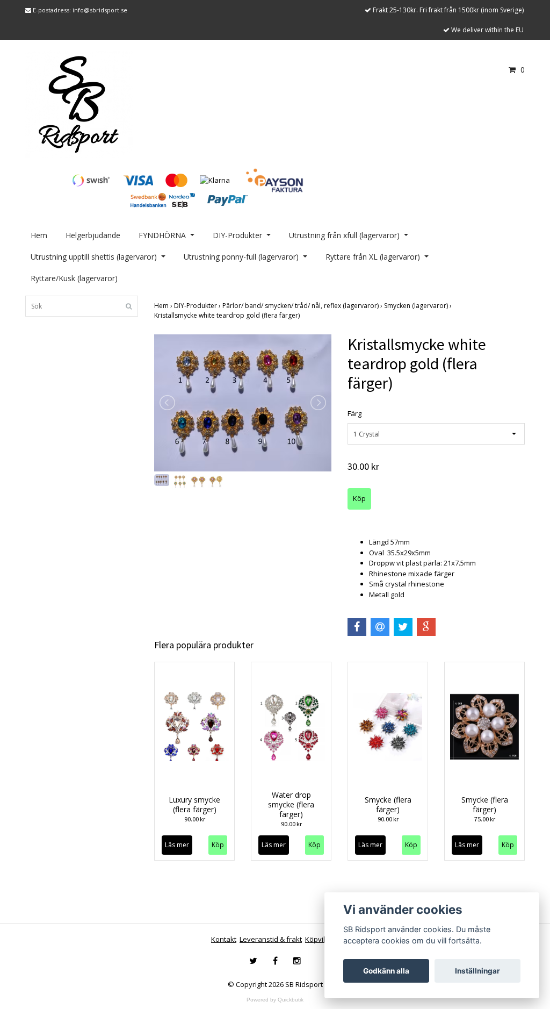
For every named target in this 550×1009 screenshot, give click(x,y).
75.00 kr (484, 819)
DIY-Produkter (237, 235)
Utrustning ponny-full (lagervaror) (241, 257)
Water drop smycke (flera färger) (291, 804)
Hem (39, 235)
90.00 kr (194, 819)
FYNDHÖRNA (162, 235)
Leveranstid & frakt (271, 939)
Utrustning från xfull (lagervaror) (344, 235)
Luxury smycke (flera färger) (194, 804)
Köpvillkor (321, 939)
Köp (218, 844)
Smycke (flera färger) (388, 804)
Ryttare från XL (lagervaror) (372, 257)
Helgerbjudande (93, 235)
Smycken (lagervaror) (418, 305)
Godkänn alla (386, 971)
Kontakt (223, 939)
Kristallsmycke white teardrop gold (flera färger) (227, 315)
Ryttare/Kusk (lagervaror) (74, 278)
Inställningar (477, 971)
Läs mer (177, 844)
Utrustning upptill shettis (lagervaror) (94, 257)
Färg (354, 413)
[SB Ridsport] (79, 103)
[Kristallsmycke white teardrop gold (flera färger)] (242, 402)
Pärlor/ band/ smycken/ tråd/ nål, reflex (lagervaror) (303, 305)
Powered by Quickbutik (275, 1000)
